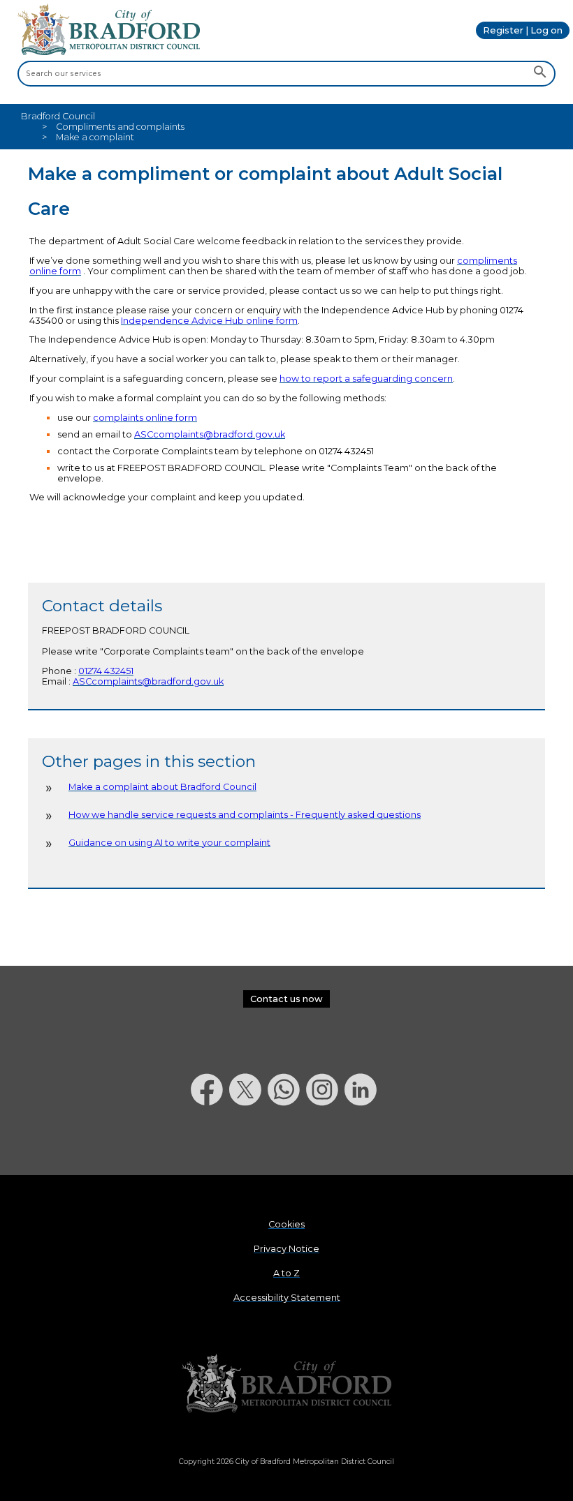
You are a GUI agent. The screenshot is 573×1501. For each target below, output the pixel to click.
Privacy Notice (286, 1249)
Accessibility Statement (286, 1297)
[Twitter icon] (248, 1142)
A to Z (286, 1273)
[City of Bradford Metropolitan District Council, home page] (108, 52)
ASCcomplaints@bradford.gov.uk (209, 434)
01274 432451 (105, 671)
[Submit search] (540, 73)
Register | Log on (523, 30)
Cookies (286, 1224)
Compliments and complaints (120, 126)
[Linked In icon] (363, 1142)
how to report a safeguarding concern (366, 378)
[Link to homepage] (286, 1384)
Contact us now (286, 999)
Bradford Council (58, 116)
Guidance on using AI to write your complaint (169, 842)
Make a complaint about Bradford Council (162, 787)
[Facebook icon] (210, 1142)
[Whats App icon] (287, 1142)
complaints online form (145, 417)
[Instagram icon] (325, 1142)
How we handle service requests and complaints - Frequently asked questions (244, 814)
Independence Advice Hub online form (209, 320)
